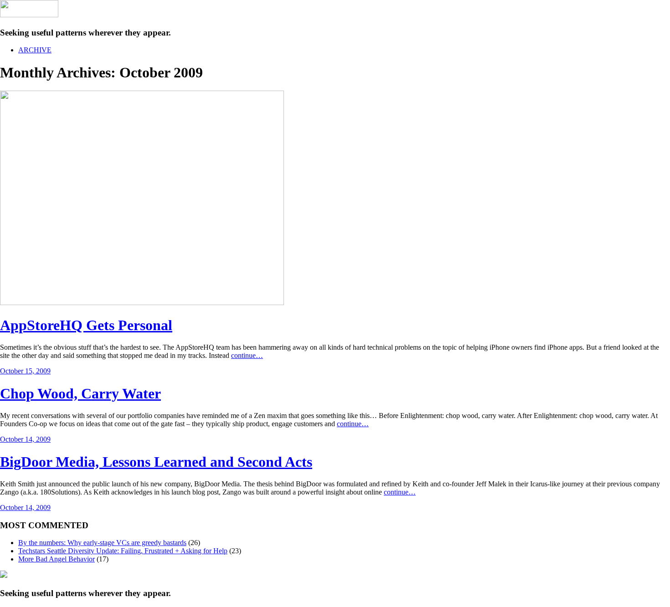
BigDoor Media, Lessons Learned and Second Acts (156, 462)
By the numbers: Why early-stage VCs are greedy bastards (102, 542)
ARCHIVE (35, 50)
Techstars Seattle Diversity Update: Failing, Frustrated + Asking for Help (122, 551)
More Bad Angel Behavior (56, 559)
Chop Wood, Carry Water (80, 393)
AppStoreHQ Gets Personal (86, 325)
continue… (247, 355)
